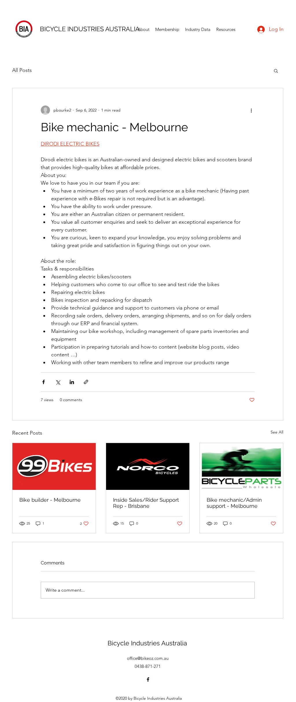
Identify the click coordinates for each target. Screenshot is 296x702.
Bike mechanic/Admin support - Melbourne (234, 503)
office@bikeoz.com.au (148, 658)
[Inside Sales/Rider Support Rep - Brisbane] (147, 466)
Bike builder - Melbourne (50, 500)
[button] (276, 70)
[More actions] (251, 110)
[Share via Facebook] (43, 382)
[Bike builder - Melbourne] (54, 466)
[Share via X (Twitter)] (57, 382)
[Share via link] (86, 382)
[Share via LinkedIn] (72, 382)
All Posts (22, 70)
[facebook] (148, 679)
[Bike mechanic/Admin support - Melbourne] (241, 466)
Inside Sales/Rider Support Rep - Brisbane (146, 503)
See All (277, 432)
